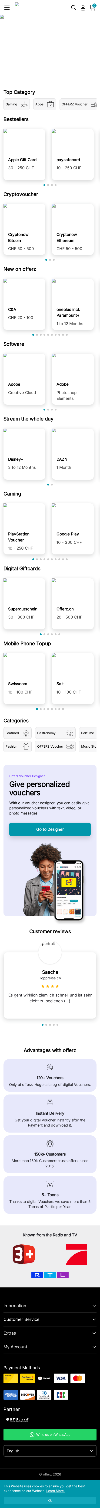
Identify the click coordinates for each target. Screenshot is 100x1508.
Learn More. (55, 1491)
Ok (50, 1500)
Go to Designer (49, 829)
